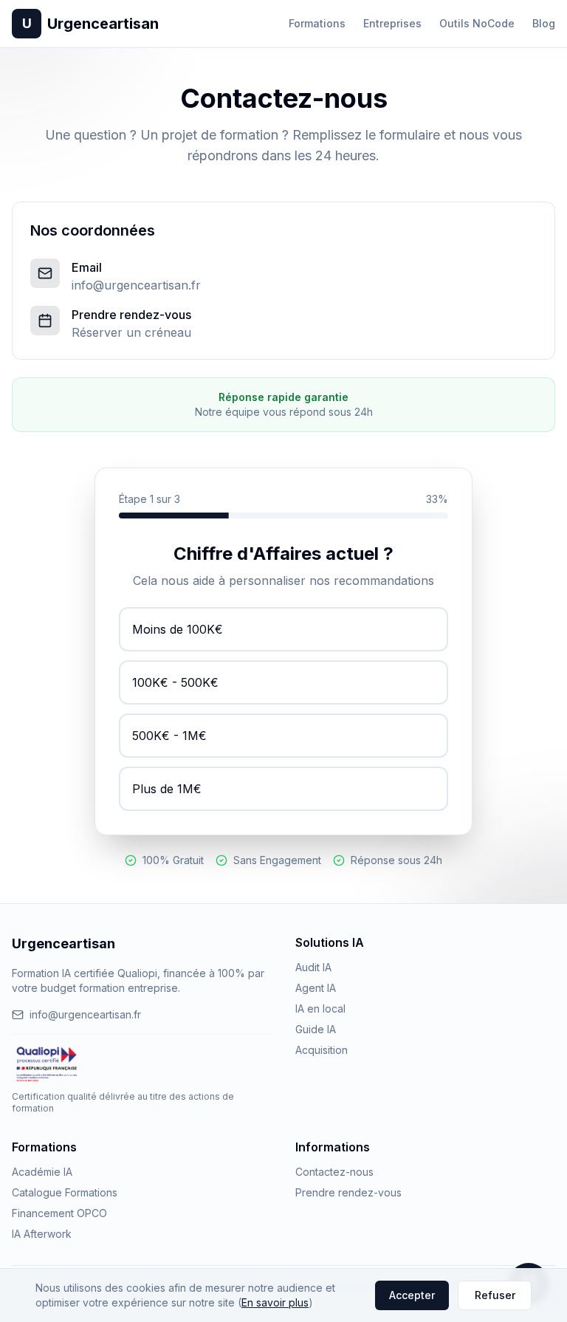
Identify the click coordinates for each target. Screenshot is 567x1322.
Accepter (412, 1295)
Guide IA (315, 1029)
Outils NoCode (477, 23)
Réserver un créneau (131, 332)
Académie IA (42, 1171)
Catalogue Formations (64, 1192)
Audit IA (313, 967)
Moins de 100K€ (177, 629)
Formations (317, 23)
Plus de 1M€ (167, 788)
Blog (543, 23)
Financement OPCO (59, 1213)
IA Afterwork (42, 1233)
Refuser (495, 1295)
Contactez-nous (334, 1171)
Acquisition (321, 1050)
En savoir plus (275, 1302)
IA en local (320, 1008)
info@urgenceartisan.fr (136, 285)
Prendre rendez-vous (348, 1192)
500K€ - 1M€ (169, 735)
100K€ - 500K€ (175, 682)
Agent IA (315, 988)
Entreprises (392, 23)
